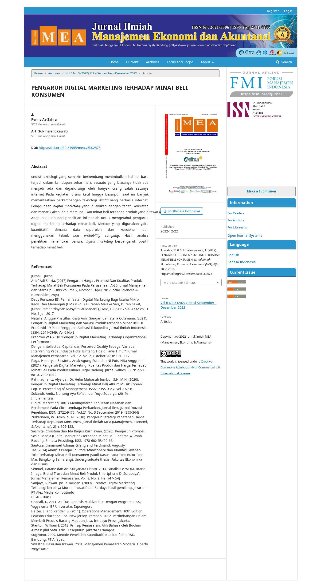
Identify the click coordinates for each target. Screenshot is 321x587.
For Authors (235, 220)
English (233, 255)
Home (114, 62)
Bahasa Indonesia (241, 262)
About (206, 62)
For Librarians (237, 227)
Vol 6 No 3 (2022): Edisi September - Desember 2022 (101, 73)
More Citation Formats (180, 282)
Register (273, 11)
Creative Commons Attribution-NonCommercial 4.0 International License (190, 367)
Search (286, 62)
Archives (152, 62)
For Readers (235, 213)
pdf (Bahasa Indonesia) (183, 211)
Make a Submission (261, 191)
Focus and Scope (180, 62)
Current (132, 62)
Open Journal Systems (244, 235)
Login (288, 11)
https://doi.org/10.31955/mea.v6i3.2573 (70, 147)
